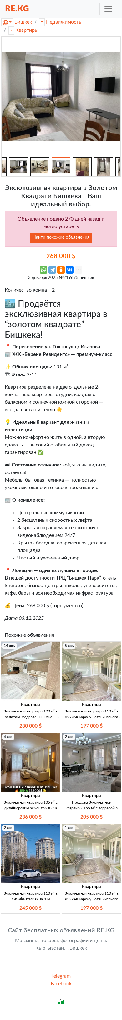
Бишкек (23, 22)
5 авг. (69, 646)
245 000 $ (30, 908)
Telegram (61, 976)
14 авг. (9, 646)
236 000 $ (30, 817)
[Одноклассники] (61, 270)
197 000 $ (91, 725)
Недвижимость (63, 22)
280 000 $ (30, 725)
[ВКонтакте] (70, 270)
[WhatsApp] (43, 270)
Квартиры (26, 30)
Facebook (61, 983)
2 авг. (69, 737)
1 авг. (69, 828)
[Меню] (108, 9)
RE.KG (17, 8)
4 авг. (8, 737)
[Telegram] (52, 270)
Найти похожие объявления (61, 237)
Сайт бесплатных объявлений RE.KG (61, 930)
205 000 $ (91, 817)
